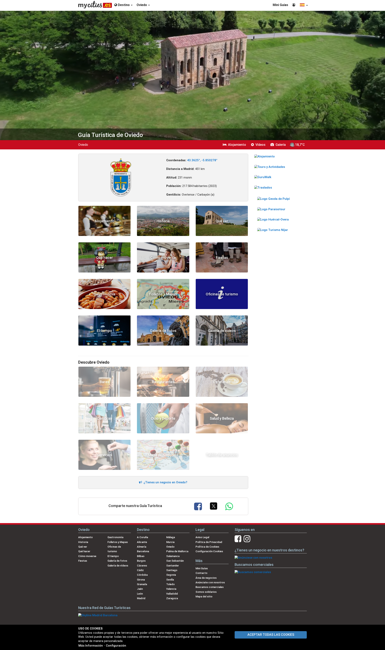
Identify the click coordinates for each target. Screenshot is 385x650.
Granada (142, 584)
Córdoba (142, 574)
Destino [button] (124, 5)
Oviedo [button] (142, 5)
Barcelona (143, 551)
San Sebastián (175, 560)
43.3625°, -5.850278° (202, 160)
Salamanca (172, 556)
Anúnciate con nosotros (210, 582)
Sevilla (170, 579)
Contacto (201, 572)
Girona (141, 579)
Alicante (142, 542)
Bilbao (140, 556)
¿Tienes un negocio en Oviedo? (164, 482)
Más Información (90, 645)
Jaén (140, 588)
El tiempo (113, 556)
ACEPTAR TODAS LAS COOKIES (270, 635)
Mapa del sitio (204, 596)
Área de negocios (206, 577)
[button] (303, 5)
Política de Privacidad (209, 542)
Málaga (170, 537)
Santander (172, 565)
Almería (141, 546)
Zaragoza (172, 598)
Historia (83, 542)
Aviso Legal (202, 537)
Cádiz (140, 570)
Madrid (141, 598)
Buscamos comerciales (210, 587)
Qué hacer (84, 551)
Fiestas (82, 560)
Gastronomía (115, 537)
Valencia (171, 588)
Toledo (170, 584)
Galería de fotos (117, 560)
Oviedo (170, 546)
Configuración (116, 645)
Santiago (171, 570)
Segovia (171, 574)
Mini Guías (280, 5)
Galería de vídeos (117, 565)
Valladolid (172, 593)
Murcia (170, 542)
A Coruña (142, 537)
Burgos (141, 560)
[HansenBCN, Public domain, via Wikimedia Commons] (120, 177)
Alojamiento (85, 537)
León (140, 593)
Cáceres (142, 565)
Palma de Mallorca (177, 551)
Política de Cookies (207, 546)
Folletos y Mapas (117, 542)
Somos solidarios (206, 591)
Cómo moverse (87, 556)
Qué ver (82, 546)
